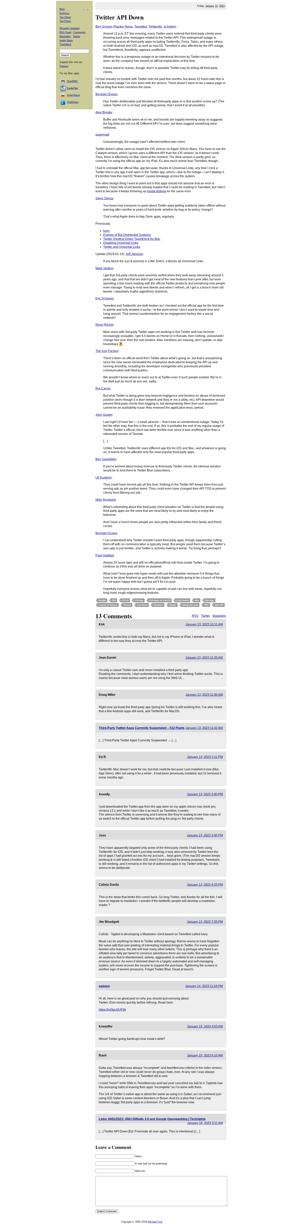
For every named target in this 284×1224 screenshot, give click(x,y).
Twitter (172, 605)
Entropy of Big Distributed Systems (127, 234)
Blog (62, 9)
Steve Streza (104, 198)
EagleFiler (72, 88)
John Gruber (103, 414)
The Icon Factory (106, 351)
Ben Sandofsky (105, 459)
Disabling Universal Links (120, 242)
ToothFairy (73, 102)
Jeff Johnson (134, 254)
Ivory (106, 230)
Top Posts (142, 605)
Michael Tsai (155, 1221)
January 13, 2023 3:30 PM (205, 835)
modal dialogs (156, 191)
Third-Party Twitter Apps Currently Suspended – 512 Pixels (142, 728)
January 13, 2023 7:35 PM (205, 921)
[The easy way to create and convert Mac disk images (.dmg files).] (63, 81)
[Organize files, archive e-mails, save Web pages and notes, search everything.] (63, 88)
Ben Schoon (103, 26)
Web (206, 605)
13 (216, 5)
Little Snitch (182, 600)
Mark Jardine (104, 268)
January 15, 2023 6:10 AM (205, 1055)
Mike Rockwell (105, 499)
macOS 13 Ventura (108, 605)
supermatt (102, 134)
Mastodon (219, 616)
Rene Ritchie (104, 324)
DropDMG (72, 81)
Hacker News (123, 26)
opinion (104, 986)
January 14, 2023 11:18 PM (204, 986)
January (209, 5)
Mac (197, 600)
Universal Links (190, 605)
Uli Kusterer (103, 477)
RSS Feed (65, 32)
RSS (195, 616)
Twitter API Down (119, 17)
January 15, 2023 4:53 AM (205, 1026)
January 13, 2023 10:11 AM (204, 624)
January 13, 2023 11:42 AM (204, 728)
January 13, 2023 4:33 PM (205, 884)
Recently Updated (69, 28)
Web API (219, 605)
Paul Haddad (104, 555)
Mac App (209, 600)
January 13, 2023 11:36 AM (204, 694)
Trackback (65, 44)
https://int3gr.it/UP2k (112, 1009)
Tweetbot (140, 26)
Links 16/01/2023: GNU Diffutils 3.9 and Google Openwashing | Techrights (152, 1119)
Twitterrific (155, 26)
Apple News (66, 40)
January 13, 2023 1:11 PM (205, 757)
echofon (169, 26)
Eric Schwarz (104, 298)
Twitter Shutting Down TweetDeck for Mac (131, 239)
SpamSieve (73, 95)
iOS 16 (125, 600)
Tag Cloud (65, 17)
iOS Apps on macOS (159, 600)
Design (102, 600)
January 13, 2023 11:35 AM (204, 657)
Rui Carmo (102, 388)
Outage (127, 605)
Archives (64, 13)
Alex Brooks (103, 112)
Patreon (64, 66)
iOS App (139, 600)
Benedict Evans (106, 94)
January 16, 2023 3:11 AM (205, 1123)
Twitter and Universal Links (121, 246)
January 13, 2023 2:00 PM (205, 794)
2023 (222, 5)
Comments (79, 32)
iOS (114, 600)
